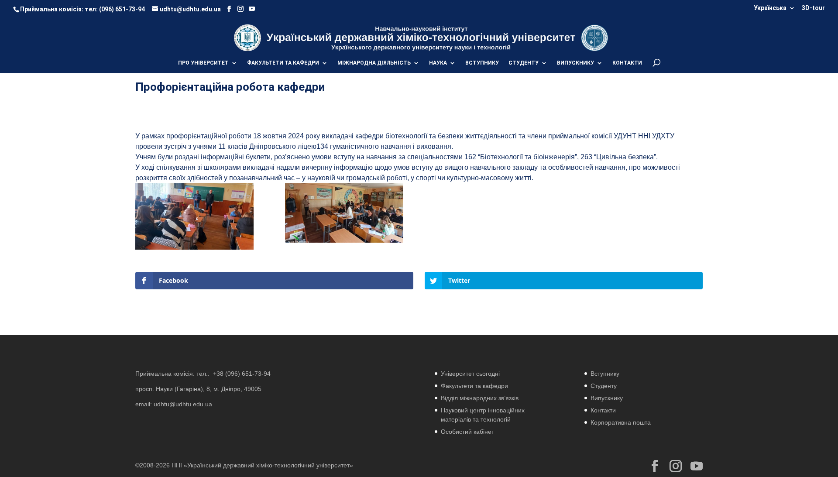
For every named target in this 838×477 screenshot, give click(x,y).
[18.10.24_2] (344, 242)
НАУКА (438, 63)
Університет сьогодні (470, 373)
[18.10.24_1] (194, 249)
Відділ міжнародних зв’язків (480, 398)
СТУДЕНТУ (523, 63)
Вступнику (605, 373)
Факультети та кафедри (474, 385)
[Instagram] (240, 9)
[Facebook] (229, 9)
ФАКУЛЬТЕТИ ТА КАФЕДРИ (283, 63)
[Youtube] (252, 9)
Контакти (603, 410)
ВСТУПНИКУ (482, 63)
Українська (770, 8)
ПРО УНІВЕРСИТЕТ (203, 63)
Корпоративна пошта (621, 422)
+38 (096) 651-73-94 (242, 373)
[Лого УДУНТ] (594, 37)
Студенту (604, 385)
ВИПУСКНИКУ (575, 63)
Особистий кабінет (467, 431)
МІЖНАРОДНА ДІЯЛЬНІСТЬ (374, 63)
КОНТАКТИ (627, 63)
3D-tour (813, 8)
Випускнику (607, 398)
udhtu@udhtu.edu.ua (183, 404)
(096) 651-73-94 (122, 9)
